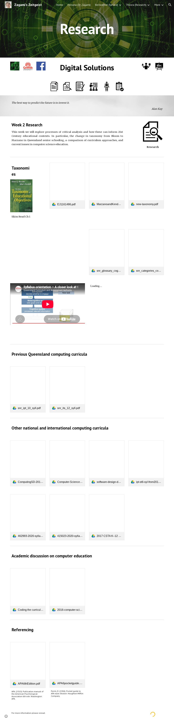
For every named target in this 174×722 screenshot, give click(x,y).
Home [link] (59, 4)
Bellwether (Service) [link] (106, 4)
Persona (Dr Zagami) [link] (79, 4)
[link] (67, 186)
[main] (86, 28)
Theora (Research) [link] (136, 4)
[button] (170, 5)
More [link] (157, 4)
